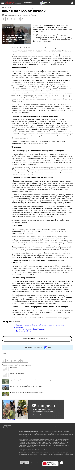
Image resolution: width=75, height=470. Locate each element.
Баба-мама (13, 367)
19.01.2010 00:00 (6, 8)
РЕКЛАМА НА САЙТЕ (24, 426)
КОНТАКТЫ (47, 426)
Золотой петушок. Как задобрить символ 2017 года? (26, 386)
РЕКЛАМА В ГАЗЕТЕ (36, 426)
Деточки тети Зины (23, 331)
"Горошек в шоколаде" (17, 373)
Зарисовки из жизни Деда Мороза (30, 329)
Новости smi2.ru (8, 420)
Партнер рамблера (35, 462)
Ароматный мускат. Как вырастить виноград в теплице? (27, 392)
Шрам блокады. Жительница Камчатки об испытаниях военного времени (32, 380)
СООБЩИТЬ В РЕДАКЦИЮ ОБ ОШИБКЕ (61, 426)
